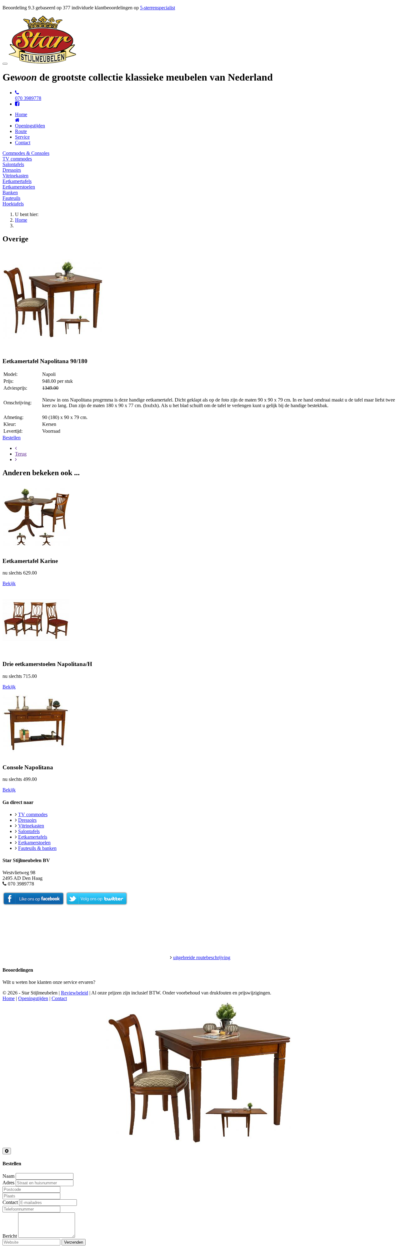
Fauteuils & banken (37, 848)
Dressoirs (11, 170)
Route (21, 131)
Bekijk (9, 583)
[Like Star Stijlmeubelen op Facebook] (33, 903)
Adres (8, 1182)
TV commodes (17, 158)
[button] (53, 349)
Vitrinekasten (15, 175)
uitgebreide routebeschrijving (201, 957)
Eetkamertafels (17, 181)
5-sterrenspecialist (157, 7)
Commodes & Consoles (25, 153)
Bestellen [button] (11, 437)
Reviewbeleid (74, 992)
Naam (8, 1176)
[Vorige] (16, 448)
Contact (22, 142)
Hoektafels (13, 203)
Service (22, 137)
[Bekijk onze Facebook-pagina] (17, 103)
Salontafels (13, 164)
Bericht (9, 1236)
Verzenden (73, 1242)
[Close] (6, 1151)
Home (21, 220)
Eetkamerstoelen (18, 187)
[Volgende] (16, 459)
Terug (21, 453)
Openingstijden (30, 125)
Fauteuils (11, 198)
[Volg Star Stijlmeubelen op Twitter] (97, 903)
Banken (10, 192)
